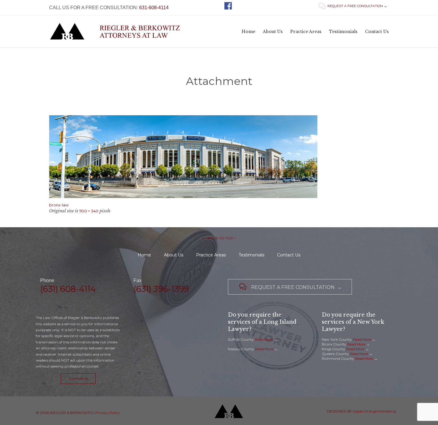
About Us (173, 255)
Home (144, 255)
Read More (264, 339)
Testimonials (251, 255)
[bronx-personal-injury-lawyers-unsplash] (219, 156)
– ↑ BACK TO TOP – (219, 238)
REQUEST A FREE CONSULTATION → (353, 6)
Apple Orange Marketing (374, 411)
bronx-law (59, 205)
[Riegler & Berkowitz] (119, 31)
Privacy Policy (107, 412)
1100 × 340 (88, 210)
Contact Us (288, 255)
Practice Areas (211, 255)
